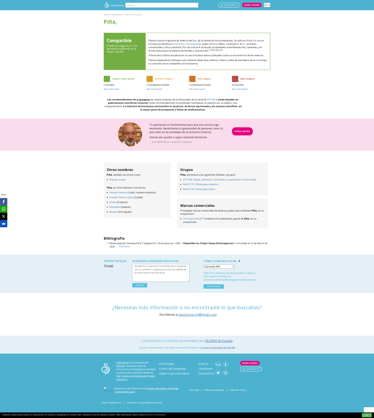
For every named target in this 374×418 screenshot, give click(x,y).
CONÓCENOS (205, 368)
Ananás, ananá (117, 179)
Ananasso (114, 207)
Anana (112, 202)
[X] (3, 216)
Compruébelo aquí (124, 391)
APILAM (211, 99)
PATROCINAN (166, 364)
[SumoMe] (3, 223)
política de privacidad (155, 414)
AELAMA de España (219, 341)
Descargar (213, 286)
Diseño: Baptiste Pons (112, 402)
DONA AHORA (242, 131)
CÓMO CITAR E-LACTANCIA (174, 373)
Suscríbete (230, 5)
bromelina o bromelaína (186, 44)
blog (218, 364)
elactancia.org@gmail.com (197, 314)
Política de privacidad (214, 390)
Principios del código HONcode (161, 388)
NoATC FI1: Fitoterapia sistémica (200, 184)
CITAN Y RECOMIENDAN (172, 368)
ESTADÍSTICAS (206, 373)
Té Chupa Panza (192, 218)
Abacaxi (113, 211)
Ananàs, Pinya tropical (121, 197)
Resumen (124, 246)
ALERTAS (203, 364)
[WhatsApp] (3, 209)
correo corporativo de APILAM (218, 347)
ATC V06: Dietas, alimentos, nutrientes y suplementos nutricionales (219, 179)
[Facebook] (3, 201)
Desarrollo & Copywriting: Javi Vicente (144, 402)
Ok (366, 415)
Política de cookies (237, 390)
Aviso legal (194, 390)
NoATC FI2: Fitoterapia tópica (199, 189)
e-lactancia (122, 362)
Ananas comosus (118, 192)
